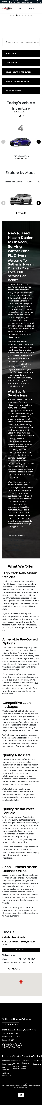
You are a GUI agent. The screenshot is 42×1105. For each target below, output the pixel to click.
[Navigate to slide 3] (16, 15)
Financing (27, 1056)
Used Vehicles (7, 1064)
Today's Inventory (20, 112)
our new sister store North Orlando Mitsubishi (20, 685)
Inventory (7, 1056)
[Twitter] (14, 1045)
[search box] (21, 41)
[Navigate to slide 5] (22, 15)
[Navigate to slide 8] (31, 15)
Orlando (26, 323)
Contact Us (12, 1024)
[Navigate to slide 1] (11, 15)
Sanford (18, 366)
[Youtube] (19, 1045)
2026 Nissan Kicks (16, 540)
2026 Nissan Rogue (16, 545)
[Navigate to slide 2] (13, 15)
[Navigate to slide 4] (19, 15)
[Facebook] (4, 1045)
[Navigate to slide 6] (25, 15)
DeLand (17, 364)
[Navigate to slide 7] (28, 15)
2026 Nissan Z (14, 549)
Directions (37, 1064)
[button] (21, 982)
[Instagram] (9, 1045)
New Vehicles (7, 1060)
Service (17, 1056)
